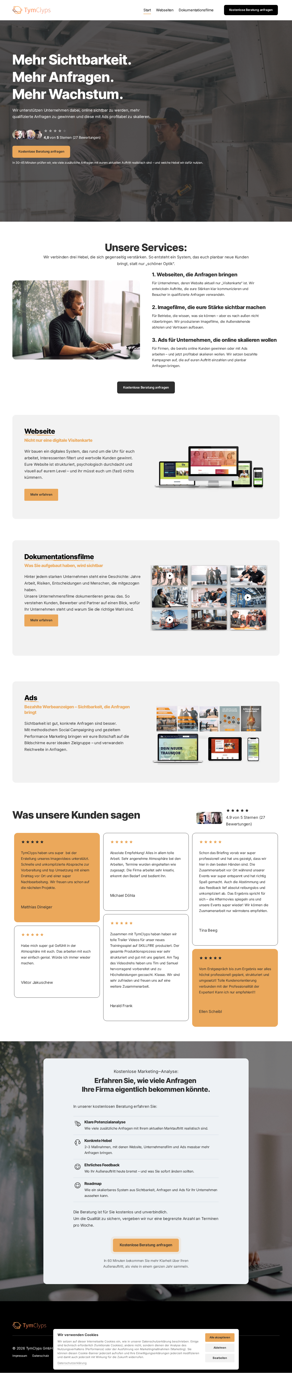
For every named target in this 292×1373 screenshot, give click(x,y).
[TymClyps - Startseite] (31, 10)
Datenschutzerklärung (72, 1363)
